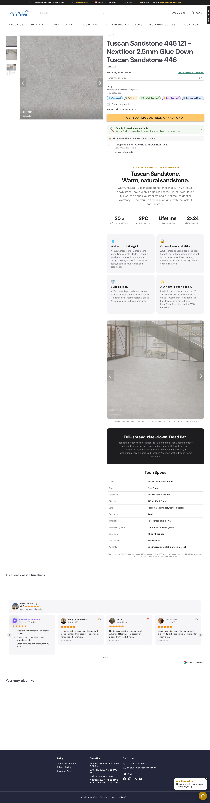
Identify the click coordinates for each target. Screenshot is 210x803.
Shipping (111, 109)
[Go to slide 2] (105, 657)
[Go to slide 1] (103, 657)
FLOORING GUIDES (162, 24)
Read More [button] (66, 640)
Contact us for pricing (144, 138)
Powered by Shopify (118, 797)
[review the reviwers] (99, 619)
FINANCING (120, 24)
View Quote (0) (208, 15)
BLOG (139, 24)
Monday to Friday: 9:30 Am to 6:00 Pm (104, 765)
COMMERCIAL (93, 24)
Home (109, 35)
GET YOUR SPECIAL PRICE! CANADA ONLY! (155, 118)
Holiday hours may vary (101, 776)
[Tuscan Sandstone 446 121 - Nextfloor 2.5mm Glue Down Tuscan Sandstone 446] (21, 714)
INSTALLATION (64, 24)
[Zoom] (61, 77)
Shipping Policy (64, 771)
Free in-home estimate (170, 2)
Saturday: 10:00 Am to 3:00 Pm (103, 771)
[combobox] (72, 13)
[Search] (103, 13)
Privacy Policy (64, 767)
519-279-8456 (81, 2)
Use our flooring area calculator (191, 73)
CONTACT (191, 24)
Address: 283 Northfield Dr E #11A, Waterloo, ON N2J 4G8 (104, 781)
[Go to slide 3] (107, 657)
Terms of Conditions (67, 763)
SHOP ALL (37, 24)
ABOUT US (16, 24)
